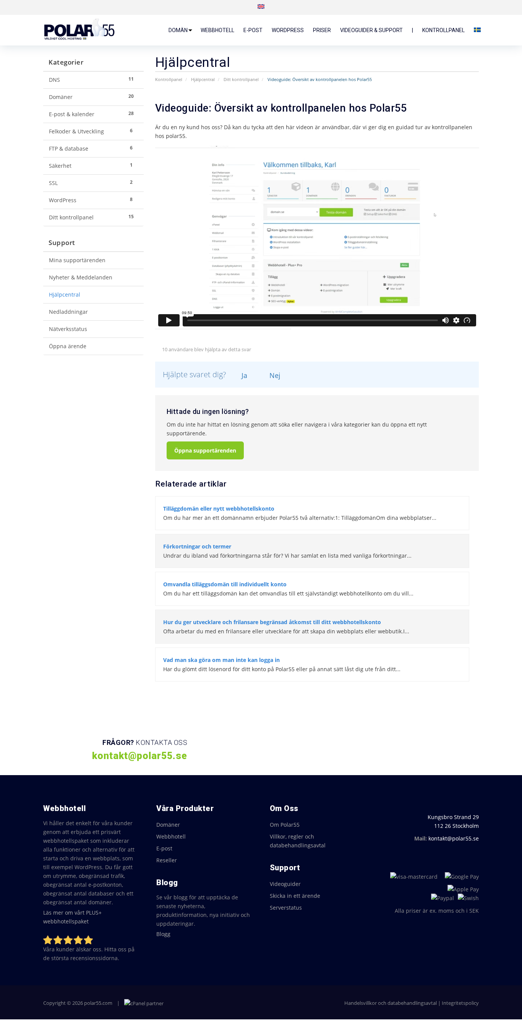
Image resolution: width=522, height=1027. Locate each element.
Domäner (168, 824)
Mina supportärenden (77, 260)
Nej (273, 375)
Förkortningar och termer (197, 546)
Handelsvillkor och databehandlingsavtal (390, 1002)
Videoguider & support (371, 30)
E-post (253, 30)
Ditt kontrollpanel (241, 79)
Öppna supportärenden (205, 450)
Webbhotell (217, 30)
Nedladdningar (68, 311)
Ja (243, 375)
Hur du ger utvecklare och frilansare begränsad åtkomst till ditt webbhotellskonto (272, 622)
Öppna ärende (67, 346)
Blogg (163, 934)
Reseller (166, 860)
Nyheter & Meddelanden (80, 277)
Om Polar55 (285, 824)
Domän (178, 30)
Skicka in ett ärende (295, 895)
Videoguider (285, 883)
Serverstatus (286, 907)
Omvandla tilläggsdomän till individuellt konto (225, 584)
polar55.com (98, 1002)
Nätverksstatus (68, 329)
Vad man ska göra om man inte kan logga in (221, 660)
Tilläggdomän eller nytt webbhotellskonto (218, 508)
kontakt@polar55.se (453, 838)
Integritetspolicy (460, 1002)
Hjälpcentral (203, 79)
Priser (322, 30)
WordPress (288, 30)
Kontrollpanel (443, 30)
